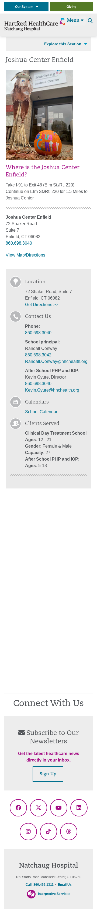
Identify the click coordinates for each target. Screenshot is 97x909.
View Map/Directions (25, 255)
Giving (71, 7)
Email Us (65, 885)
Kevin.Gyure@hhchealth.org (52, 390)
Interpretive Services (54, 894)
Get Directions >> (41, 304)
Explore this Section (62, 44)
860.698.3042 (38, 355)
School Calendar (41, 411)
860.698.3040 (19, 243)
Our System (25, 7)
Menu (74, 20)
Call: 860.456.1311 (40, 885)
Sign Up (48, 774)
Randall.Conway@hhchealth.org (56, 361)
